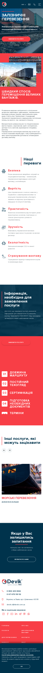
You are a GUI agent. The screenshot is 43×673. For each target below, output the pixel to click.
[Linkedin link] (16, 614)
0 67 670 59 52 (14, 594)
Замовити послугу (16, 39)
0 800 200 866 (14, 591)
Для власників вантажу (28, 631)
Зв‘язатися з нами (21, 559)
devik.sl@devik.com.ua (16, 604)
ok (22, 666)
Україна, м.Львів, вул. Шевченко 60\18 (22, 599)
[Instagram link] (3, 614)
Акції (24, 642)
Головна (5, 625)
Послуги (5, 630)
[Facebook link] (7, 614)
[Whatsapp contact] (28, 614)
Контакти (26, 637)
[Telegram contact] (20, 614)
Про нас (25, 625)
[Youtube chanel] (12, 614)
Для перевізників (9, 637)
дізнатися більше (10, 502)
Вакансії (5, 642)
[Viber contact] (24, 614)
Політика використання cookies (18, 655)
